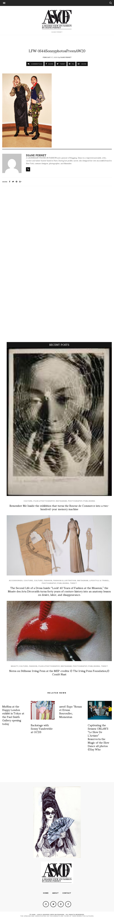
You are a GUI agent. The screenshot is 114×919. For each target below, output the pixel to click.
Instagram (61, 501)
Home (46, 893)
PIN (72, 64)
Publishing (89, 501)
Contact (66, 893)
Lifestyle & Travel (99, 580)
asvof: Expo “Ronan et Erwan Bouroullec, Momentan (70, 711)
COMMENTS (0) (36, 64)
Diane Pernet (65, 57)
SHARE (50, 64)
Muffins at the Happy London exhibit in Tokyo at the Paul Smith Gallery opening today (13, 715)
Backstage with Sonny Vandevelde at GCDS (42, 728)
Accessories (16, 580)
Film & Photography (44, 501)
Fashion (48, 580)
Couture (28, 580)
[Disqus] (57, 227)
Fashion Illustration (64, 580)
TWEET (62, 64)
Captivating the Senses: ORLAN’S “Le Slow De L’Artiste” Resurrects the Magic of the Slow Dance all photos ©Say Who (98, 737)
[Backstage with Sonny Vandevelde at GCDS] (43, 710)
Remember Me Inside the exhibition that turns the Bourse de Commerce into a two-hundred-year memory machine (59, 507)
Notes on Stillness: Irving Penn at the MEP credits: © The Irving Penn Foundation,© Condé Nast (59, 672)
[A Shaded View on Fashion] (57, 19)
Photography (75, 501)
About (55, 893)
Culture (28, 501)
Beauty (14, 666)
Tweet (73, 583)
